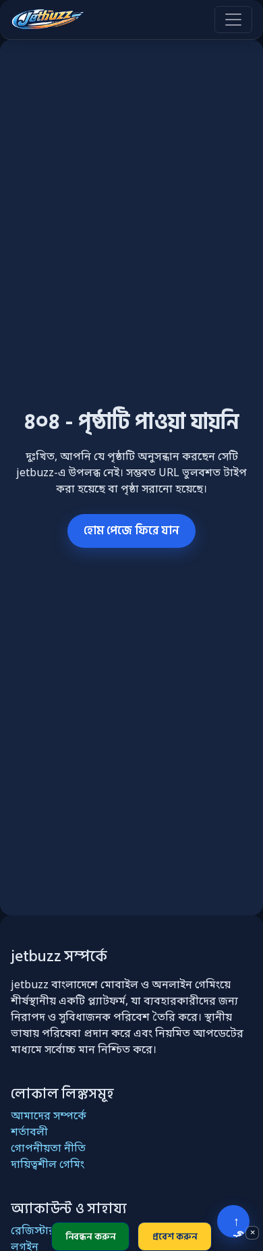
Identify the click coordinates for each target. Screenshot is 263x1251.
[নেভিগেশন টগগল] (233, 19)
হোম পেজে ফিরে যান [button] (131, 530)
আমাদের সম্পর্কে (48, 1116)
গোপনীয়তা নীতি (48, 1149)
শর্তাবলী (29, 1132)
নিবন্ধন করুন (90, 1236)
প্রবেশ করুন (174, 1236)
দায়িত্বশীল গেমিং (47, 1165)
